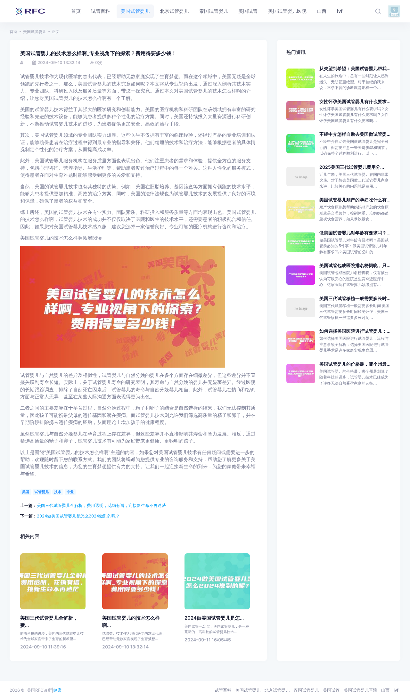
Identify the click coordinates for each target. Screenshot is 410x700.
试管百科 (223, 690)
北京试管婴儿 (277, 690)
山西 (385, 690)
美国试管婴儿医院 (360, 690)
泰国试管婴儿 (306, 690)
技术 (57, 492)
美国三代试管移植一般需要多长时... (354, 298)
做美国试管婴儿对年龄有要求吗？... (354, 232)
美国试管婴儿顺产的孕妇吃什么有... (354, 199)
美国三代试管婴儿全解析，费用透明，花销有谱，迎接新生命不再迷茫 (101, 505)
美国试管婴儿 (34, 31)
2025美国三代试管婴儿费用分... (351, 167)
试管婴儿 (42, 492)
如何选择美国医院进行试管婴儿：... (354, 331)
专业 (70, 492)
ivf (396, 690)
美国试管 (331, 690)
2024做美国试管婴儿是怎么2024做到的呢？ (78, 515)
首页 (13, 31)
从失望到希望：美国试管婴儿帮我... (354, 68)
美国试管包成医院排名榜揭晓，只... (354, 265)
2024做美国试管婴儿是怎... (214, 618)
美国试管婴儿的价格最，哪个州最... (354, 364)
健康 (57, 690)
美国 (25, 492)
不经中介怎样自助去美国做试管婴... (354, 134)
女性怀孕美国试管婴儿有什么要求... (354, 101)
